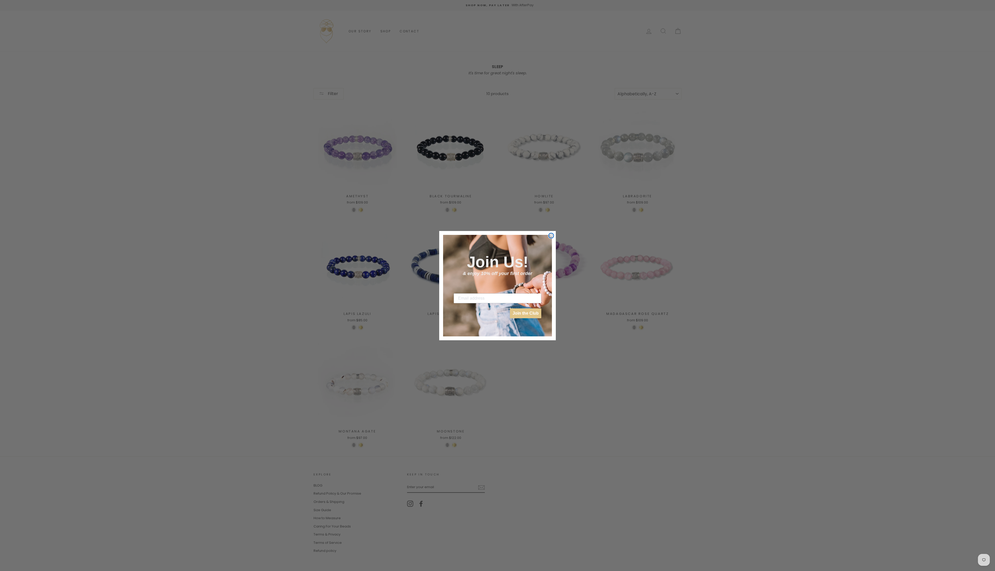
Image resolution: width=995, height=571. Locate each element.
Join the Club (526, 313)
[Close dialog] (551, 235)
